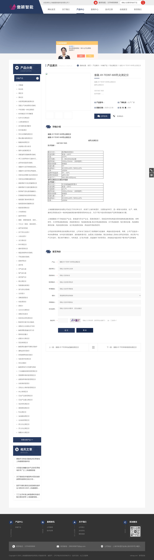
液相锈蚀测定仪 (23, 408)
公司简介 (82, 527)
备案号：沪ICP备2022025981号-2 (59, 555)
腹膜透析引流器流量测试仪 (27, 187)
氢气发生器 (22, 273)
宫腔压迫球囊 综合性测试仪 (28, 175)
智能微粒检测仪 (23, 285)
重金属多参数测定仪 (25, 138)
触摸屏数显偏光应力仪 (26, 330)
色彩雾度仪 (22, 302)
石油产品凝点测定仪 (25, 400)
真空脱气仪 (22, 277)
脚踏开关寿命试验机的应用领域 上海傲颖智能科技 (28, 460)
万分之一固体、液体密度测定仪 (29, 224)
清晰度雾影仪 (23, 297)
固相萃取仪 (22, 261)
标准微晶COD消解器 (25, 114)
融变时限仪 (22, 216)
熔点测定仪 (22, 281)
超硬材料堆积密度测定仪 (27, 379)
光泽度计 (21, 293)
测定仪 (20, 93)
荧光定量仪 (22, 363)
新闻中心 (94, 9)
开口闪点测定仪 (23, 428)
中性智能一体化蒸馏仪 (26, 109)
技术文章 (109, 9)
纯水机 (20, 89)
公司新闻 (50, 527)
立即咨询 (104, 116)
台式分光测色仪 (23, 310)
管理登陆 (142, 555)
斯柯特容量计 (23, 334)
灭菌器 (20, 85)
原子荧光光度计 (23, 232)
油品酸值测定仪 (23, 416)
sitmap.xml (134, 555)
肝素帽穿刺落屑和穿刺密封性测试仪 (29, 195)
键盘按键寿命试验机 (25, 252)
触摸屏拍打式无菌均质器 (27, 367)
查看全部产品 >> (27, 440)
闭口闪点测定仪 (23, 424)
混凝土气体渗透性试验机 (27, 105)
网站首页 (51, 9)
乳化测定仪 (22, 412)
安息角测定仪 (23, 342)
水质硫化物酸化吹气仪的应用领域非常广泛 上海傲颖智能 (28, 469)
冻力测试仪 (22, 240)
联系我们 (138, 9)
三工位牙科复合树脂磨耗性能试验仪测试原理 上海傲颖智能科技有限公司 (28, 496)
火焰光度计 (22, 236)
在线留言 (123, 9)
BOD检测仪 (22, 130)
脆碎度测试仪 (23, 248)
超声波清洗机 (23, 228)
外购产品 (19, 78)
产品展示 (96, 65)
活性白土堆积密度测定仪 (27, 387)
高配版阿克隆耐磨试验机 (27, 154)
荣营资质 (82, 534)
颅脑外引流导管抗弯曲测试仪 (28, 171)
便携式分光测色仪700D (26, 326)
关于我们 (66, 9)
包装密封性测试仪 (24, 359)
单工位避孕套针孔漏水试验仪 (28, 158)
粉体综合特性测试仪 (25, 318)
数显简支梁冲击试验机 (26, 322)
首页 (89, 65)
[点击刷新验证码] (75, 320)
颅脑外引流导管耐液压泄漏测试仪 (29, 167)
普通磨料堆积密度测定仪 (27, 375)
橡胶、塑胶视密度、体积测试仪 (29, 220)
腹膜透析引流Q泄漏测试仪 (27, 183)
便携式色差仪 (23, 314)
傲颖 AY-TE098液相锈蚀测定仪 (125, 347)
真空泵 (20, 265)
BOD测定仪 (22, 244)
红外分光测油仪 (23, 118)
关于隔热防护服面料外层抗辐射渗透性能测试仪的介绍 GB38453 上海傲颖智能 (28, 478)
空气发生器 (22, 269)
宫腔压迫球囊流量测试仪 (27, 179)
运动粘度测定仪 (23, 420)
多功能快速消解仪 (24, 126)
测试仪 (20, 97)
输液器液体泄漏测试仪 (26, 203)
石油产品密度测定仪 (25, 396)
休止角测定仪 (23, 391)
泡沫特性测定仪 (23, 404)
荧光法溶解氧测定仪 (25, 134)
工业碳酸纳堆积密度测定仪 (27, 371)
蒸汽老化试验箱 (23, 289)
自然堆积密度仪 (23, 383)
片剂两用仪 (22, 212)
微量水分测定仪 (23, 432)
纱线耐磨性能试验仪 (25, 355)
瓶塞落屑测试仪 (23, 208)
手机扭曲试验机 (23, 257)
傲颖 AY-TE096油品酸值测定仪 (67, 347)
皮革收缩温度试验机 (25, 163)
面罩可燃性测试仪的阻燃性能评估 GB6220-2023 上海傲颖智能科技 (28, 487)
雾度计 (20, 306)
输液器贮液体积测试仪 (26, 199)
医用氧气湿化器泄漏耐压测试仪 (29, 191)
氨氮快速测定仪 (23, 142)
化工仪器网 (84, 555)
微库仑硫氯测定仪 (24, 150)
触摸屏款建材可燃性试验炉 (27, 346)
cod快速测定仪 (23, 122)
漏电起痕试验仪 (23, 351)
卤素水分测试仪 (23, 338)
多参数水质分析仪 (24, 146)
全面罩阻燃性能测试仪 (26, 101)
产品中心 (80, 9)
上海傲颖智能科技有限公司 (59, 2)
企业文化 (82, 530)
